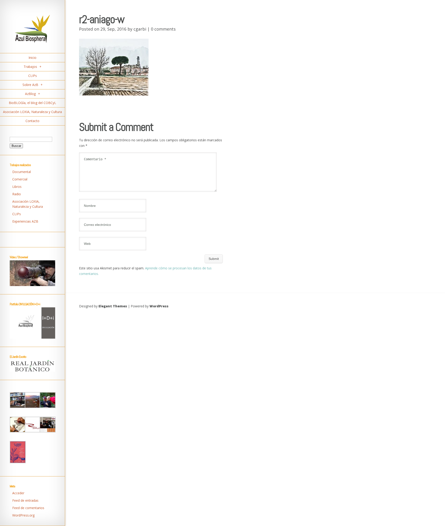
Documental (21, 172)
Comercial (19, 179)
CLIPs (16, 214)
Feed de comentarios (28, 508)
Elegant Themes (113, 306)
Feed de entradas (25, 500)
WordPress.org (23, 515)
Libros (17, 186)
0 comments (163, 29)
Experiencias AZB (25, 221)
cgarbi (140, 29)
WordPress (158, 306)
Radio (16, 194)
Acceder (18, 493)
